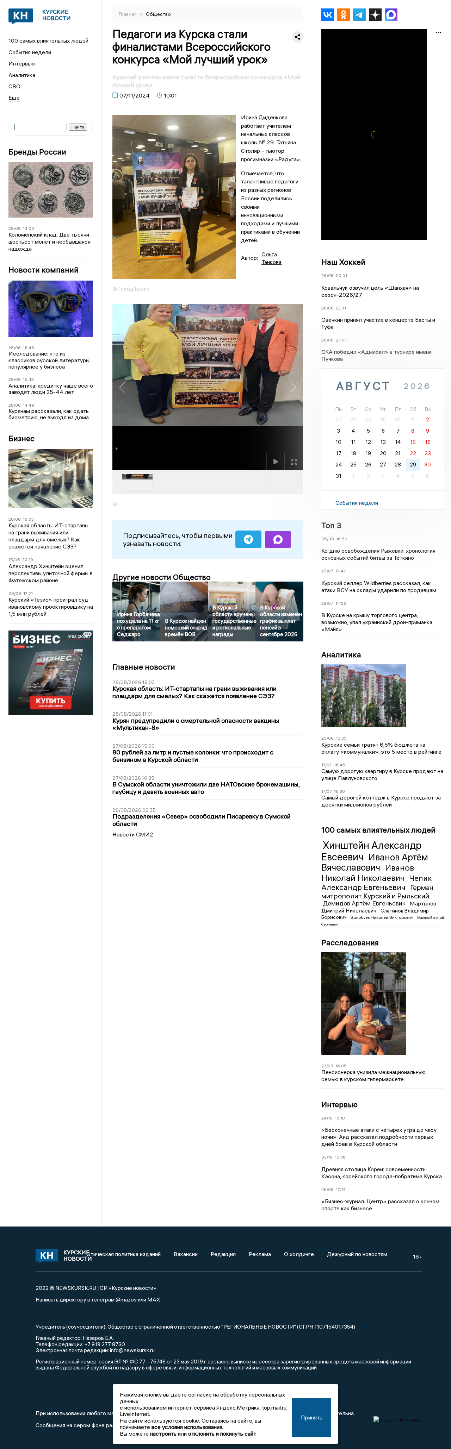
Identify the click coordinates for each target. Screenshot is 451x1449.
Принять (311, 1417)
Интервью (21, 63)
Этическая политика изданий (124, 1253)
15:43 (28, 379)
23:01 (341, 340)
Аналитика (21, 75)
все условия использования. (187, 1426)
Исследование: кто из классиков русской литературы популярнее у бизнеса (48, 360)
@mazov (126, 1299)
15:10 (340, 1118)
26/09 (327, 1189)
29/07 (327, 570)
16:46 (28, 347)
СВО (14, 86)
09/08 (14, 593)
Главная (128, 14)
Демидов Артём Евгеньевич (365, 903)
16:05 (341, 1065)
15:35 (341, 738)
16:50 (341, 538)
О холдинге (299, 1253)
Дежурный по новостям (357, 1253)
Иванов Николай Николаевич (367, 872)
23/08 (327, 1065)
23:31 (341, 307)
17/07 (326, 764)
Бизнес (21, 438)
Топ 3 (331, 525)
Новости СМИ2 (132, 834)
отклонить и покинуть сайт (222, 1433)
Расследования (350, 942)
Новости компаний (43, 269)
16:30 (339, 791)
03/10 (327, 1157)
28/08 (14, 228)
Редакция (223, 1253)
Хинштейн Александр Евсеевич (371, 850)
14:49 (28, 405)
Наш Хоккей (343, 262)
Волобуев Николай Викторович (382, 917)
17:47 (340, 570)
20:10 (27, 559)
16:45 (339, 764)
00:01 (341, 275)
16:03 (28, 519)
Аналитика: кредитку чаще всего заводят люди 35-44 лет (50, 388)
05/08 (327, 538)
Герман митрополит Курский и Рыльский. (377, 891)
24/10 (327, 1118)
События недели (29, 52)
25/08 (327, 738)
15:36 (340, 1157)
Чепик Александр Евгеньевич (376, 882)
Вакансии (186, 1253)
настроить (163, 1433)
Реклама (260, 1253)
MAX (153, 1299)
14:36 (340, 603)
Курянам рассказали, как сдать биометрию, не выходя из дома (48, 414)
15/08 (14, 559)
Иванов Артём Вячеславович (374, 862)
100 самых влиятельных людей (48, 40)
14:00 (28, 228)
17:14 (341, 1189)
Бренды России (37, 152)
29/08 (327, 275)
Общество (158, 14)
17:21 (28, 593)
